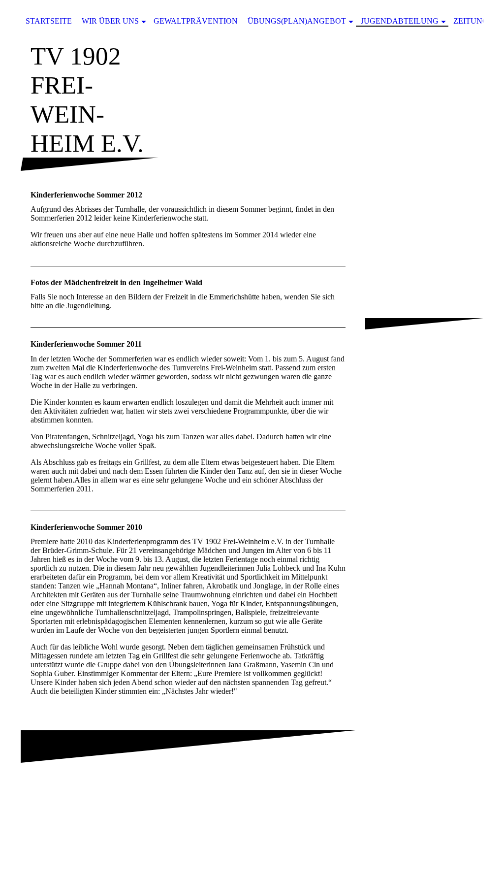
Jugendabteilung (400, 21)
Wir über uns (110, 21)
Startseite (49, 21)
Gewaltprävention (196, 21)
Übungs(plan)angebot (297, 21)
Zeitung (470, 21)
